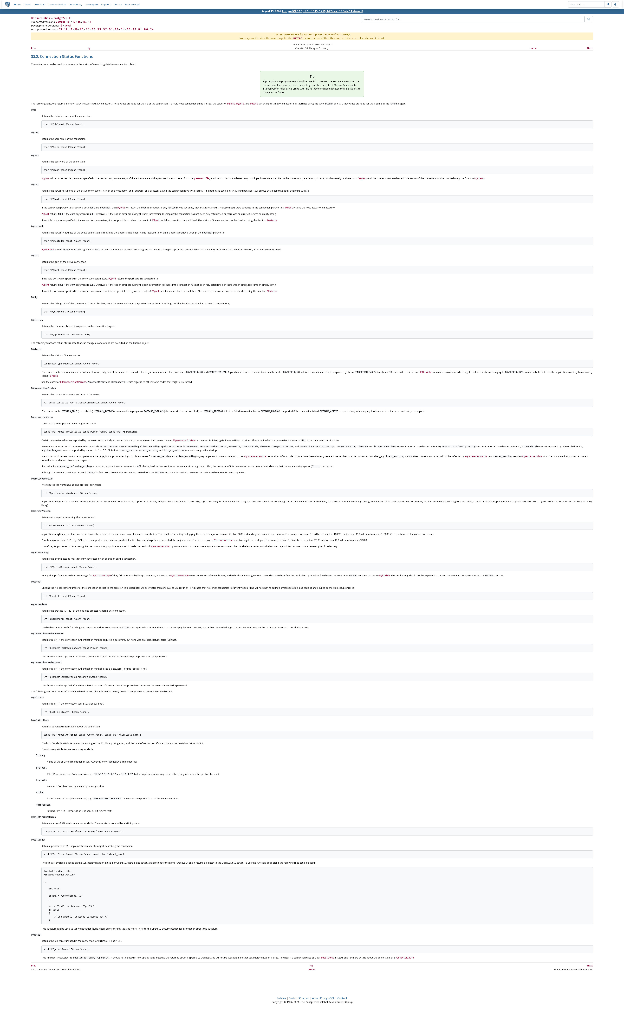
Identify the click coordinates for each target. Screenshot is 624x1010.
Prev (33, 48)
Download (39, 4)
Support (106, 4)
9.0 (116, 29)
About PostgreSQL (323, 998)
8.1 (140, 29)
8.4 (122, 29)
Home (17, 4)
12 (65, 29)
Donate (117, 4)
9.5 (87, 29)
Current (60, 21)
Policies (281, 998)
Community (75, 4)
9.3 (99, 29)
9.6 (81, 29)
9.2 (105, 29)
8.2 (134, 29)
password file (201, 178)
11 (70, 29)
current (297, 38)
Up (89, 48)
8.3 (128, 29)
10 (76, 29)
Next (590, 48)
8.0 (146, 29)
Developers (91, 4)
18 (67, 21)
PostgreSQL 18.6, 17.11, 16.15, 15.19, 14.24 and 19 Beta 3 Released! (322, 11)
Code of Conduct (299, 998)
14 (89, 21)
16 (79, 21)
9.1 (111, 29)
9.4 (93, 29)
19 (60, 25)
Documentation (57, 4)
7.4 (152, 29)
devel (68, 25)
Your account (132, 4)
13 (60, 29)
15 (84, 21)
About (27, 4)
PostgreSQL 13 (63, 18)
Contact (342, 998)
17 (73, 21)
